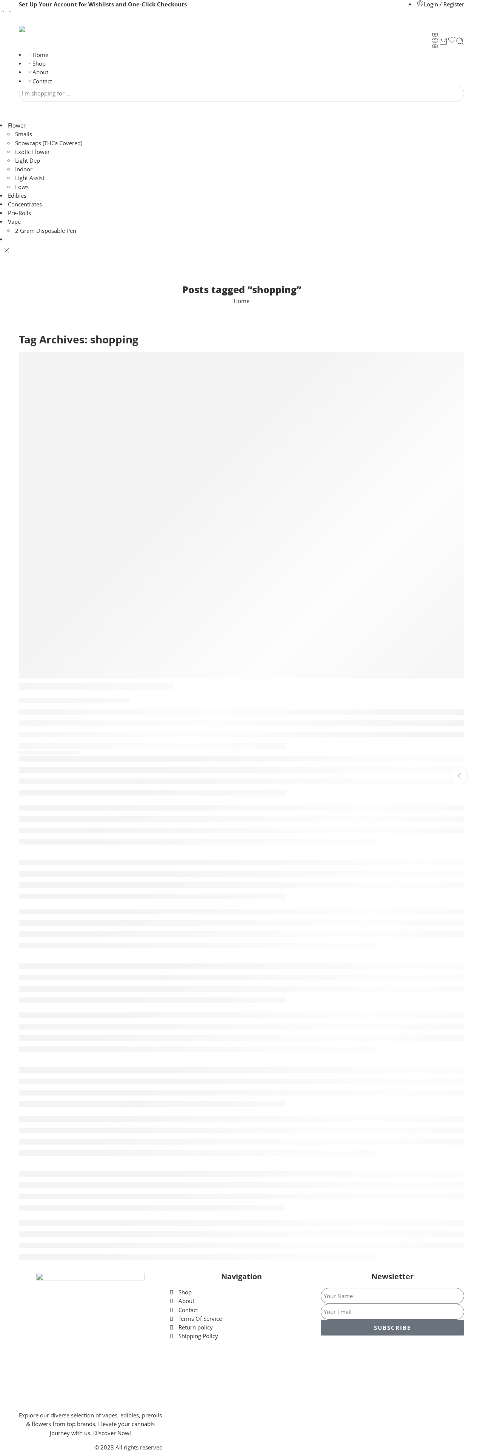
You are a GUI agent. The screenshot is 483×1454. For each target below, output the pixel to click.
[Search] (460, 41)
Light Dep (27, 160)
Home (40, 54)
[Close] (7, 250)
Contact (42, 81)
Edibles (17, 195)
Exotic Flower (32, 151)
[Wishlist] (452, 41)
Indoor (23, 169)
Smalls (23, 134)
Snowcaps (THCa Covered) (48, 143)
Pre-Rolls (19, 213)
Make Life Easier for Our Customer (96, 686)
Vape (14, 221)
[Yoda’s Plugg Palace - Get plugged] (47, 29)
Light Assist (30, 178)
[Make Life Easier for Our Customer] (241, 515)
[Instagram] (392, 1352)
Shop (39, 63)
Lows (22, 187)
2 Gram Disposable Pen (45, 230)
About (40, 72)
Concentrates (25, 204)
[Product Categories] (435, 36)
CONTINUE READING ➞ (49, 753)
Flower (17, 125)
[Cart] (443, 41)
